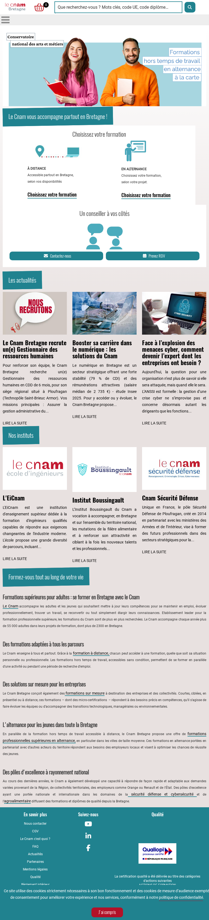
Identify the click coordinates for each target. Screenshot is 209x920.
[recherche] (190, 7)
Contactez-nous (60, 256)
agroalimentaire (17, 801)
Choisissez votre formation (52, 194)
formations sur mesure (84, 693)
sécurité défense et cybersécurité (162, 794)
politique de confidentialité (181, 897)
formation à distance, (91, 653)
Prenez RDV (157, 256)
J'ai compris (107, 912)
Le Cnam (10, 606)
